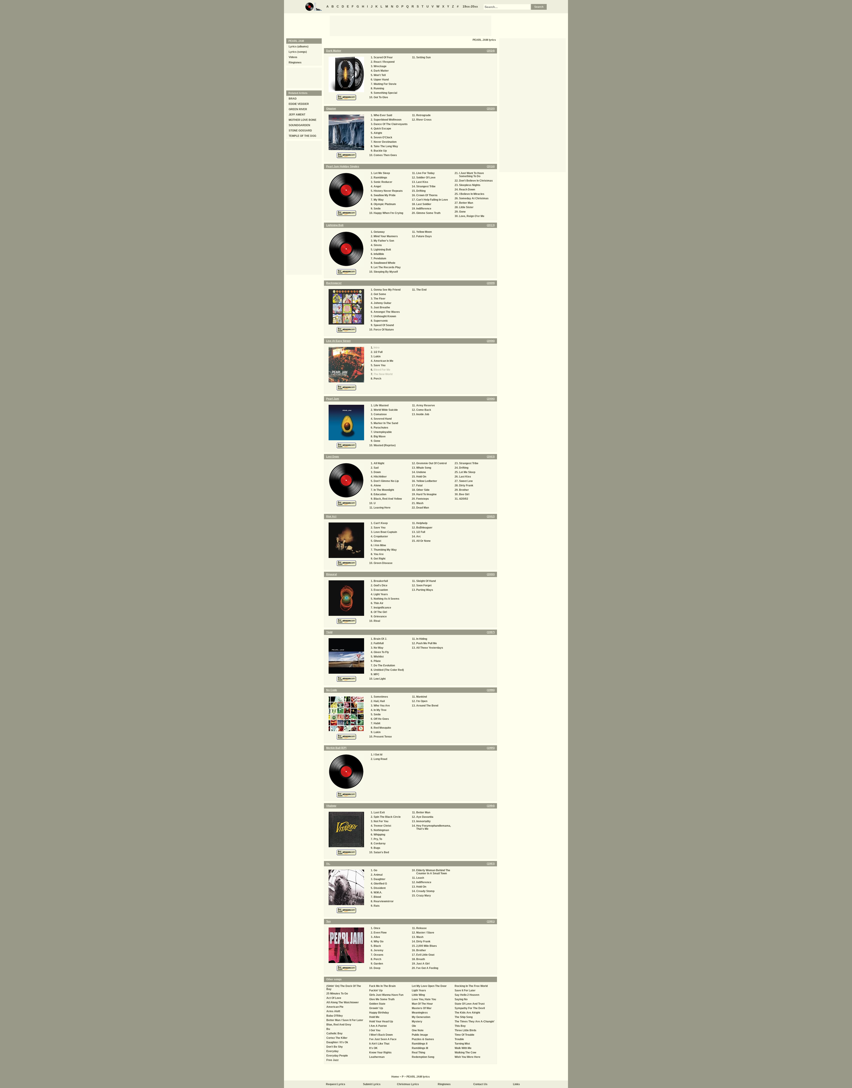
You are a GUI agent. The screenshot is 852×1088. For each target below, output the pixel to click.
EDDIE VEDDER (299, 104)
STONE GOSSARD (300, 130)
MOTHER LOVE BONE (302, 119)
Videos (293, 57)
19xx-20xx (470, 6)
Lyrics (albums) (298, 46)
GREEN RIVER (298, 109)
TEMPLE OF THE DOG (302, 135)
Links (516, 1084)
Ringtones (295, 62)
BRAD (293, 98)
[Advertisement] (410, 25)
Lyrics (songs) (298, 51)
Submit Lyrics (372, 1084)
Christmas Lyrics (408, 1084)
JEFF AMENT (297, 114)
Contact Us (480, 1084)
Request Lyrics (335, 1084)
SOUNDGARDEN (299, 125)
